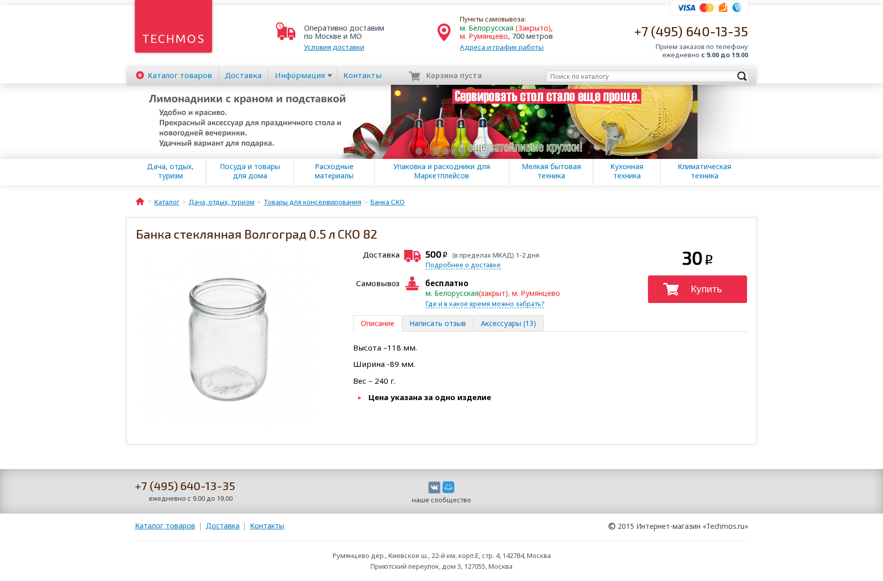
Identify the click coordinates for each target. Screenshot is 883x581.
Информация (300, 75)
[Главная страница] (140, 201)
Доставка (243, 75)
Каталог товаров (165, 525)
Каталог (180, 75)
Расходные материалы (334, 171)
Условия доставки (334, 47)
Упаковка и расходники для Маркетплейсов (441, 171)
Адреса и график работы (502, 47)
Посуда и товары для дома (250, 171)
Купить (706, 289)
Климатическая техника (704, 171)
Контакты (362, 75)
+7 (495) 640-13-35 (691, 31)
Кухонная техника (626, 171)
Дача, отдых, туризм (170, 171)
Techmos (173, 38)
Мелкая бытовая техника (551, 171)
